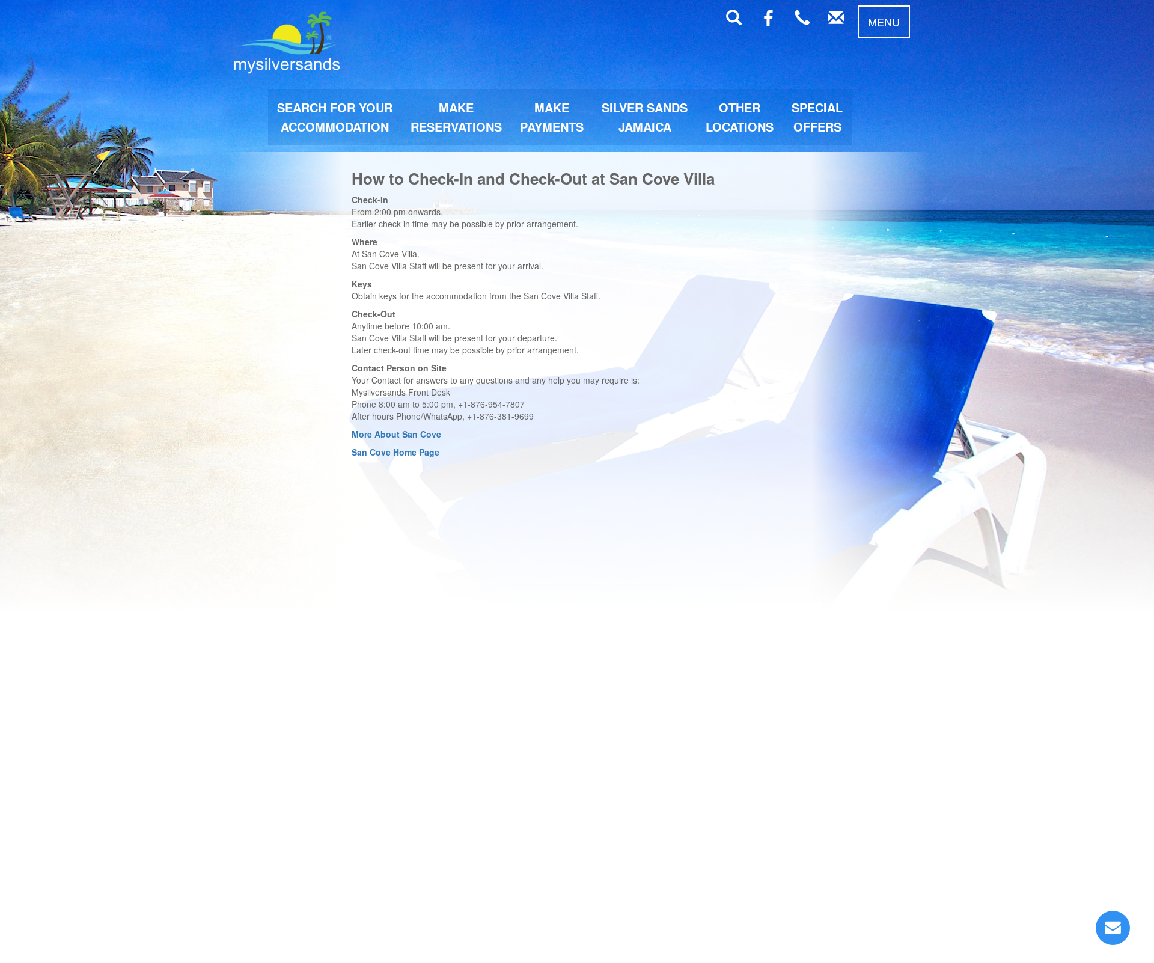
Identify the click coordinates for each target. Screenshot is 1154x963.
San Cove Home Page (395, 452)
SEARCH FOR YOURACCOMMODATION (334, 117)
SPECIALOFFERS (817, 117)
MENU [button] (884, 21)
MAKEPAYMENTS (552, 117)
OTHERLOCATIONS (740, 117)
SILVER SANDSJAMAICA (645, 117)
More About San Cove (396, 434)
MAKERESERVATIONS (456, 117)
